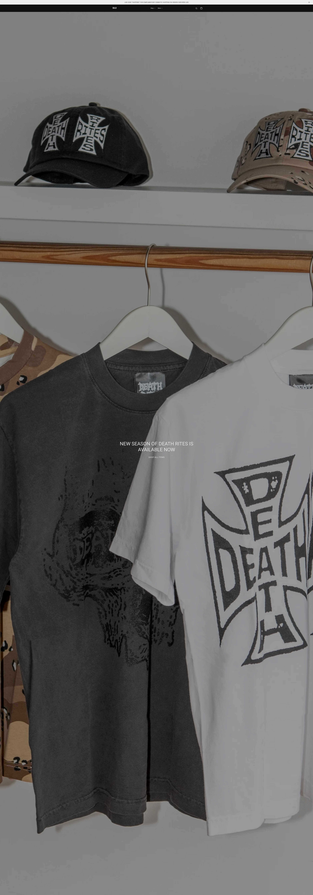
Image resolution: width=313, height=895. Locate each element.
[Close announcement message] (309, 2)
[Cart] (201, 8)
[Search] (196, 8)
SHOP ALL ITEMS (156, 457)
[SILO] (114, 8)
